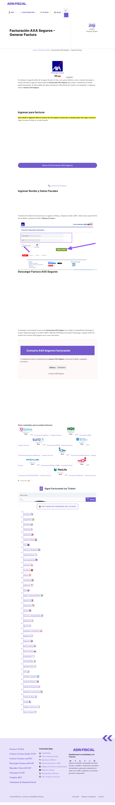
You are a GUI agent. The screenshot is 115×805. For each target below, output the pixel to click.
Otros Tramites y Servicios (51, 777)
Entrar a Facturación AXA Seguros (57, 165)
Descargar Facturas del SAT (22, 763)
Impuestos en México (49, 760)
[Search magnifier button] (66, 15)
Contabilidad (46, 753)
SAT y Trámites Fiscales (50, 756)
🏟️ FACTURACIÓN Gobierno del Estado (57, 506)
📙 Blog (57, 12)
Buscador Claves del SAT (20, 768)
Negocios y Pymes (48, 770)
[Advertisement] (93, 40)
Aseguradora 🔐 (25, 480)
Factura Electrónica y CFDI (51, 763)
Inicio (35, 50)
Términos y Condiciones (88, 796)
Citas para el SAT (17, 773)
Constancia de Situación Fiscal (23, 782)
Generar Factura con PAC (21, 758)
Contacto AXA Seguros (59, 186)
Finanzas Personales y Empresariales (54, 766)
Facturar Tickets (44, 50)
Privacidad (75, 796)
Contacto (101, 796)
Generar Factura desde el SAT (23, 754)
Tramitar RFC (16, 777)
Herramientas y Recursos (50, 773)
